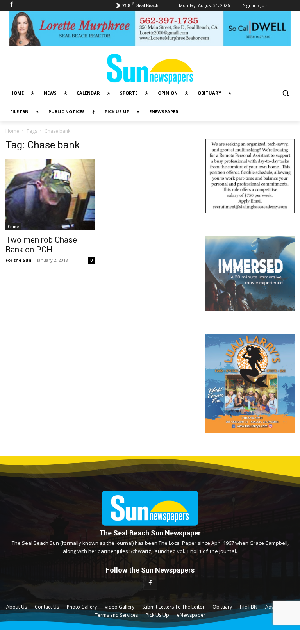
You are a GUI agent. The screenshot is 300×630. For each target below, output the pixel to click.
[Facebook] (150, 583)
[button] (285, 93)
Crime (13, 226)
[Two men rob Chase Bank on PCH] (50, 194)
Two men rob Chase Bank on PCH (41, 244)
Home (12, 131)
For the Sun (18, 260)
